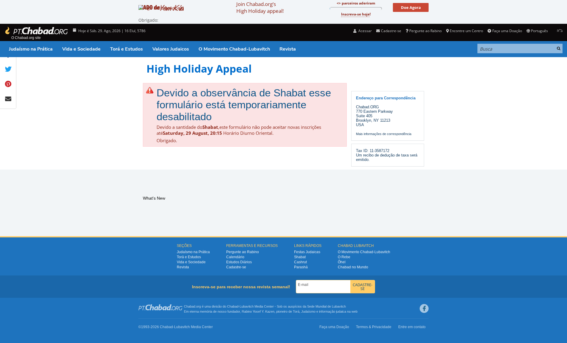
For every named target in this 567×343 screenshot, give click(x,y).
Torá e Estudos (126, 49)
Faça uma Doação (507, 30)
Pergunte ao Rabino (425, 30)
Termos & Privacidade (373, 327)
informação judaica (332, 311)
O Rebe (344, 257)
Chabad (232, 306)
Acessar (364, 30)
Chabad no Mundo (353, 267)
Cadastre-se (236, 267)
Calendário (235, 257)
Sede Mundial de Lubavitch (326, 306)
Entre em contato (412, 327)
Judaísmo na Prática (31, 49)
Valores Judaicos (170, 49)
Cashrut (300, 262)
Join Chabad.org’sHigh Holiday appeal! (260, 7)
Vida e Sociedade (81, 49)
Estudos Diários (239, 262)
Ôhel (342, 262)
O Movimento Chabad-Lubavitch (234, 49)
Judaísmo (308, 311)
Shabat (300, 257)
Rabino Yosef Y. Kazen (258, 311)
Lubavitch (247, 306)
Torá (296, 311)
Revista (287, 49)
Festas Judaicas (307, 252)
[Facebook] (424, 308)
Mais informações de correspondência (383, 134)
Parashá (301, 267)
